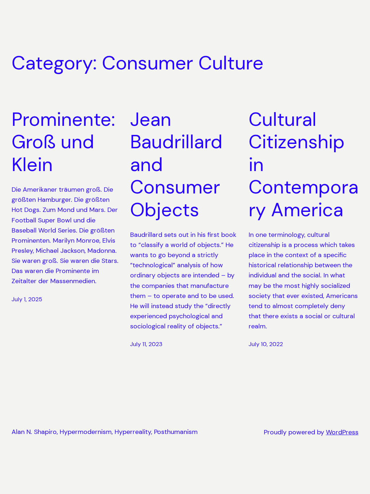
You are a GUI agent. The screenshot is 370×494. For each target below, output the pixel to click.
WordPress (342, 432)
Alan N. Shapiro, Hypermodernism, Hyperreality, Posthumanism (105, 432)
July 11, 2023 (146, 344)
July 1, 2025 (27, 299)
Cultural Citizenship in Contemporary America (303, 164)
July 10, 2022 (266, 344)
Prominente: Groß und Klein (63, 142)
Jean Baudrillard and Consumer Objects (176, 164)
